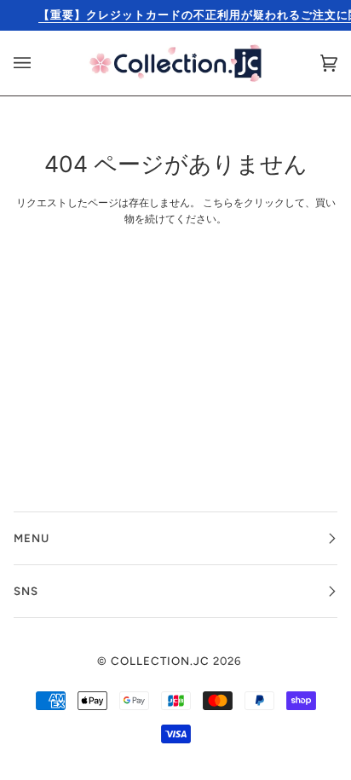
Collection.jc (160, 660)
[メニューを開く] (39, 63)
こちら (218, 203)
